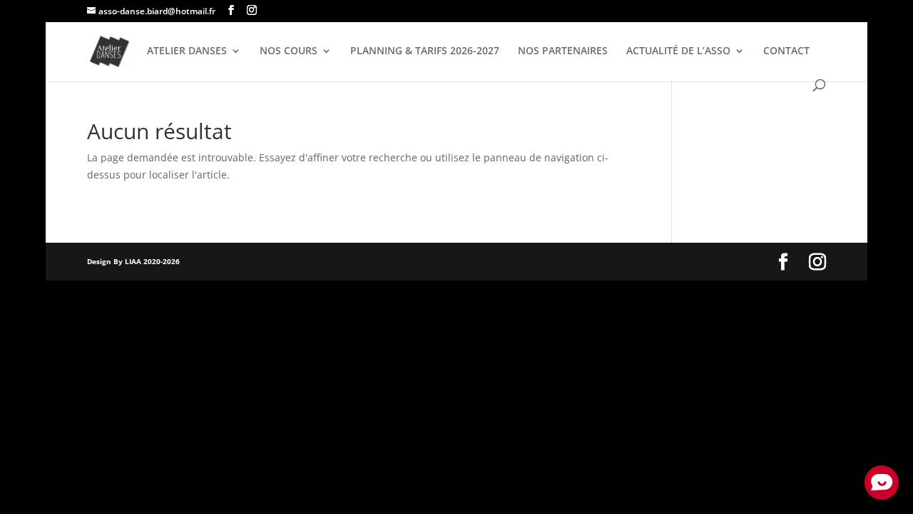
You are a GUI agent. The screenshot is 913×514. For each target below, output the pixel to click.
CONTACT (786, 51)
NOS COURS (288, 51)
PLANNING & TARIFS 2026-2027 (424, 51)
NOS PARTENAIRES (563, 51)
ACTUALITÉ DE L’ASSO (678, 51)
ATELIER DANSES (187, 51)
